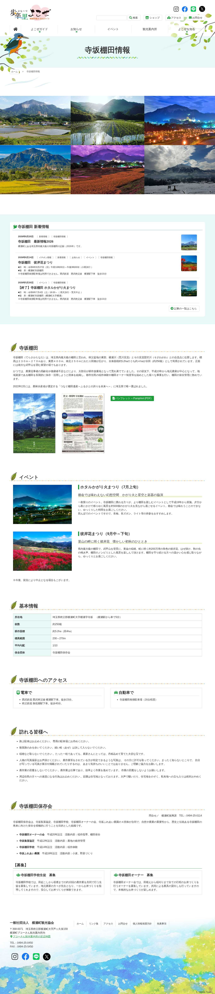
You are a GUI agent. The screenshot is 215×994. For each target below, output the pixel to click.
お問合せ (197, 17)
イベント (90, 257)
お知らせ (76, 257)
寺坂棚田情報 (59, 236)
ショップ (155, 17)
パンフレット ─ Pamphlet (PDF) (133, 398)
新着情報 (43, 236)
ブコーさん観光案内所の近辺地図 (32, 936)
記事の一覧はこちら (185, 308)
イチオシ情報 (45, 257)
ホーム (14, 71)
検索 (135, 17)
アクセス (176, 17)
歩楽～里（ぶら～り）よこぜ (30, 12)
